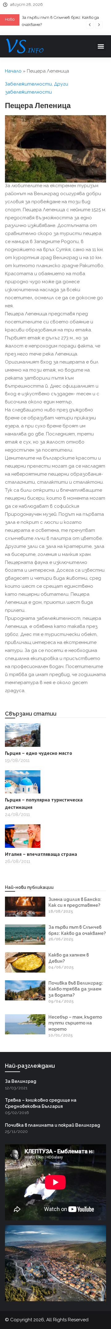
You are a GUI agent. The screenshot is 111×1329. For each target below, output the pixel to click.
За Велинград (20, 1081)
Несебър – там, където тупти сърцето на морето (75, 1023)
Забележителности (28, 84)
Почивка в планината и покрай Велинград (52, 1125)
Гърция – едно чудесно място (38, 753)
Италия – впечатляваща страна (41, 854)
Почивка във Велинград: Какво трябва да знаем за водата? (75, 989)
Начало (13, 71)
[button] (89, 24)
